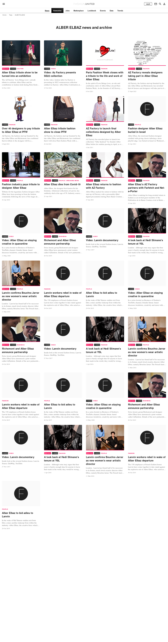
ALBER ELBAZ (20, 15)
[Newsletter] (155, 3)
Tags (10, 15)
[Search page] (160, 3)
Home (4, 15)
